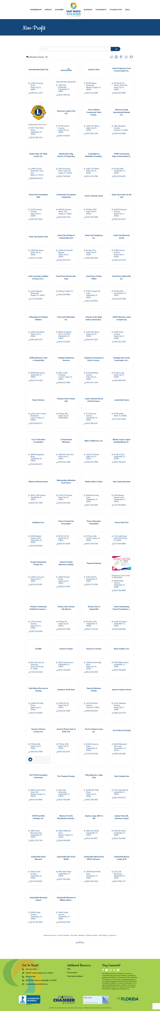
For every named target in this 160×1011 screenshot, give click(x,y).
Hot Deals (74, 935)
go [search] (116, 49)
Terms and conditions (75, 976)
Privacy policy (72, 972)
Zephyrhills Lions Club (37, 125)
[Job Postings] (30, 761)
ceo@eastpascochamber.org (120, 989)
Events (48, 9)
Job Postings (103, 935)
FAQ (69, 969)
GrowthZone (107, 1008)
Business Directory (50, 935)
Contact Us (112, 935)
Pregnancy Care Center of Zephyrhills (121, 576)
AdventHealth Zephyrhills (66, 82)
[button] (27, 57)
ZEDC (127, 9)
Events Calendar (63, 935)
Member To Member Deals (88, 935)
